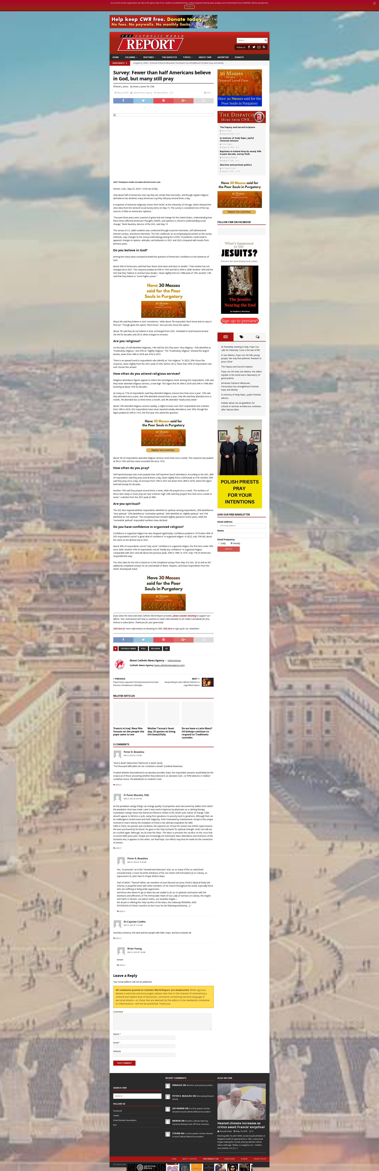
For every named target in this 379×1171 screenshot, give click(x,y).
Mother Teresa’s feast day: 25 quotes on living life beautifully (161, 731)
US (166, 648)
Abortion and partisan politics (236, 164)
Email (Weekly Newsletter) (124, 1120)
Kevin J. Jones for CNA (143, 86)
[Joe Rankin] (167, 1110)
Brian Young (134, 948)
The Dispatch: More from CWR (241, 117)
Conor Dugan (227, 144)
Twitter (116, 1115)
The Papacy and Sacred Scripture (237, 127)
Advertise (223, 57)
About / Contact (189, 1159)
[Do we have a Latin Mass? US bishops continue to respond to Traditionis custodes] (198, 713)
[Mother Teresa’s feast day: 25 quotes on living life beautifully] (163, 713)
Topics (187, 57)
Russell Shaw (226, 1131)
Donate (239, 57)
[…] (236, 1148)
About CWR (205, 57)
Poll (143, 648)
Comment (118, 1011)
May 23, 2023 (123, 92)
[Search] (266, 40)
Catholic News (128, 648)
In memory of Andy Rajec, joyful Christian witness (237, 139)
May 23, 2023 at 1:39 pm (133, 755)
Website (117, 1051)
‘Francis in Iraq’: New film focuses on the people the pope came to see (128, 731)
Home (116, 57)
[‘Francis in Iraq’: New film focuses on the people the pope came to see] (129, 713)
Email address (224, 521)
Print (209, 92)
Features (148, 57)
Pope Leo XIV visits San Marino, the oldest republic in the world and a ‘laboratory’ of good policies (241, 375)
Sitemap (244, 1159)
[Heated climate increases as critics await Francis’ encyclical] (241, 1102)
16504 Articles (174, 660)
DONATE (189, 7)
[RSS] (263, 47)
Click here (117, 628)
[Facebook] (248, 47)
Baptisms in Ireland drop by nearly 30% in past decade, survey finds (240, 152)
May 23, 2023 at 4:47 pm (133, 799)
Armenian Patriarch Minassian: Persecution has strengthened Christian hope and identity (240, 386)
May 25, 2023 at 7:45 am (136, 952)
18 (239, 171)
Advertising (229, 1159)
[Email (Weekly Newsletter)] (258, 47)
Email (116, 1042)
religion (155, 648)
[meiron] (167, 1122)
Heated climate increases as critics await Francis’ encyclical (241, 1125)
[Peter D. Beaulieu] (167, 1097)
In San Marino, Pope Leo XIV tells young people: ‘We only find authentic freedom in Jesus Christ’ (241, 358)
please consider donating (184, 615)
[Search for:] (250, 40)
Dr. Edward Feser (229, 168)
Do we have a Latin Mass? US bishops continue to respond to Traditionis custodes (197, 733)
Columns (130, 57)
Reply (119, 784)
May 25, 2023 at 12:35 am (133, 925)
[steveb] (167, 1135)
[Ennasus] (167, 1086)
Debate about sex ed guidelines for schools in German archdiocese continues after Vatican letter (241, 406)
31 (239, 134)
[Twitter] (253, 47)
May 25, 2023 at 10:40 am (136, 862)
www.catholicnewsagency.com (169, 665)
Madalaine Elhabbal (229, 157)
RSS (115, 1125)
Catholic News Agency (142, 92)
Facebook (117, 1110)
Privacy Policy (260, 1159)
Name (116, 1034)
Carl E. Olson (227, 130)
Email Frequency (226, 539)
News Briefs (118, 63)
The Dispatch (169, 57)
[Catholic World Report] (189, 52)
